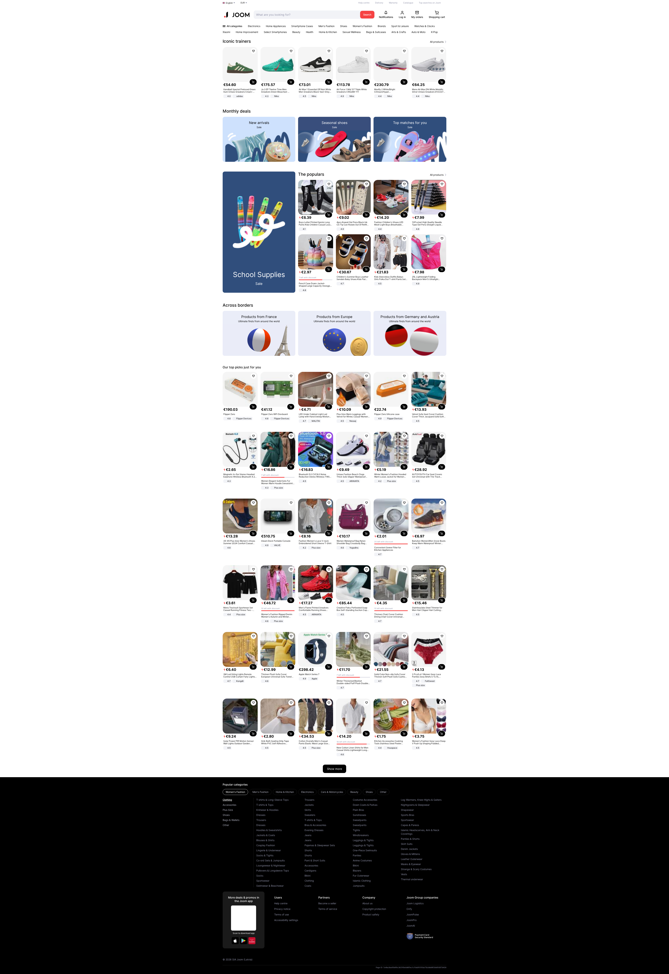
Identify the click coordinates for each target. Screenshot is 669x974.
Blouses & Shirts (265, 840)
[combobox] (306, 15)
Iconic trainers (237, 41)
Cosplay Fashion (265, 845)
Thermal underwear (412, 879)
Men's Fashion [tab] (260, 791)
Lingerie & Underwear (268, 850)
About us (367, 903)
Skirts (308, 809)
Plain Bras (358, 809)
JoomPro (411, 920)
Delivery (379, 2)
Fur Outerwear (361, 875)
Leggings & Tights (363, 840)
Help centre (364, 2)
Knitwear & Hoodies (267, 809)
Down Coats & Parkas (365, 804)
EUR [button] (243, 2)
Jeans (308, 835)
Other (226, 825)
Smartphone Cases (302, 26)
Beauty (296, 32)
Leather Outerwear (411, 859)
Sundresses (359, 814)
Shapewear (407, 809)
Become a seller (327, 903)
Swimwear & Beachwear (270, 885)
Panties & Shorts (410, 838)
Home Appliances (276, 26)
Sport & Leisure (400, 26)
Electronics (254, 26)
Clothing (227, 799)
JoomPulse (412, 914)
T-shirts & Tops (264, 804)
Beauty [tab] (354, 791)
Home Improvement (247, 32)
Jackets (309, 804)
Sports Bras (407, 814)
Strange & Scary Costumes (416, 869)
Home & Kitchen (328, 32)
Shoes (343, 26)
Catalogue (408, 2)
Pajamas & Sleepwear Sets (320, 845)
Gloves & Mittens (410, 853)
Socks (259, 875)
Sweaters (310, 814)
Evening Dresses (314, 830)
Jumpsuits (358, 885)
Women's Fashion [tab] (235, 791)
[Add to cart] (253, 82)
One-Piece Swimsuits (365, 850)
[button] (235, 940)
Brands (382, 26)
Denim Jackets (409, 848)
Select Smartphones (275, 32)
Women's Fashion (362, 26)
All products (437, 41)
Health (309, 32)
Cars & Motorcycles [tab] (332, 791)
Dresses (260, 814)
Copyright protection (374, 909)
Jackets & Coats (265, 835)
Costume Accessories (365, 799)
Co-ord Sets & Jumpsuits (270, 860)
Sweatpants (359, 819)
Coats (308, 885)
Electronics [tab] (307, 791)
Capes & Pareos (410, 825)
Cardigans (310, 870)
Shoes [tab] (369, 791)
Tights (356, 830)
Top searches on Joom (430, 2)
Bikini (307, 875)
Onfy (409, 909)
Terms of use (281, 914)
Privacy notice (282, 909)
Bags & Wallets (231, 819)
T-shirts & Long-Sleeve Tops (272, 799)
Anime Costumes (362, 860)
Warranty (393, 2)
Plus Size (228, 809)
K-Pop (434, 32)
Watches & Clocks (424, 26)
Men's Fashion (326, 26)
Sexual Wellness (352, 32)
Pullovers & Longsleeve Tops (272, 870)
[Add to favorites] (253, 51)
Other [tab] (383, 791)
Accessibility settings (286, 920)
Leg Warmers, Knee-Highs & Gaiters (421, 799)
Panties (357, 855)
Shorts (308, 850)
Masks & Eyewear (411, 864)
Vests (404, 874)
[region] (334, 73)
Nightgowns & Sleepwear (415, 804)
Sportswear (262, 880)
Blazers (357, 870)
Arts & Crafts (398, 32)
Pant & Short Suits (315, 860)
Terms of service (327, 909)
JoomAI (410, 925)
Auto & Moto (418, 32)
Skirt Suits (406, 843)
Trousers (261, 819)
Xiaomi (226, 32)
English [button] (229, 3)
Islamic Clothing (362, 880)
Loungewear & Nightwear (270, 865)
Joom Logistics (415, 903)
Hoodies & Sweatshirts (269, 830)
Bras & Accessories (315, 825)
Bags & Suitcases (376, 32)
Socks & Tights (264, 855)
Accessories (229, 804)
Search (367, 14)
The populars (311, 174)
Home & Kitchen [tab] (285, 791)
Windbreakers (361, 835)
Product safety (370, 914)
